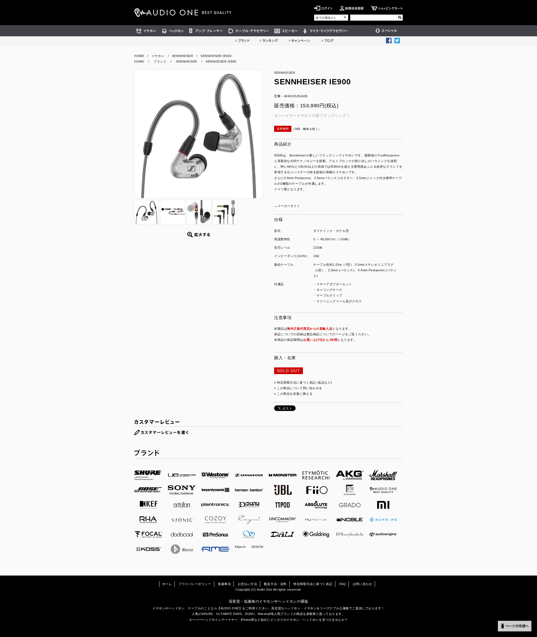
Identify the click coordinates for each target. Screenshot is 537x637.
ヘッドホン (173, 30)
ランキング (269, 40)
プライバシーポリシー (195, 584)
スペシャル (388, 30)
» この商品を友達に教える (293, 393)
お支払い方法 (247, 584)
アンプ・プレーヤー (206, 30)
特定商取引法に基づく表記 (312, 584)
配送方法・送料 (275, 584)
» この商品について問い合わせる (298, 388)
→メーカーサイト (287, 206)
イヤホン (146, 30)
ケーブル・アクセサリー (249, 30)
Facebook (389, 40)
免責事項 (224, 584)
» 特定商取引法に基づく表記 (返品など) (303, 382)
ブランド (242, 40)
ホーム (167, 584)
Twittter (397, 40)
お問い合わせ (362, 584)
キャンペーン (299, 40)
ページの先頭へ (514, 626)
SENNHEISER (182, 56)
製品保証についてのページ (326, 334)
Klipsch (240, 546)
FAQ (342, 584)
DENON (257, 546)
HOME (139, 56)
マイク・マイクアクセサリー (326, 30)
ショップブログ (327, 40)
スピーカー (286, 30)
